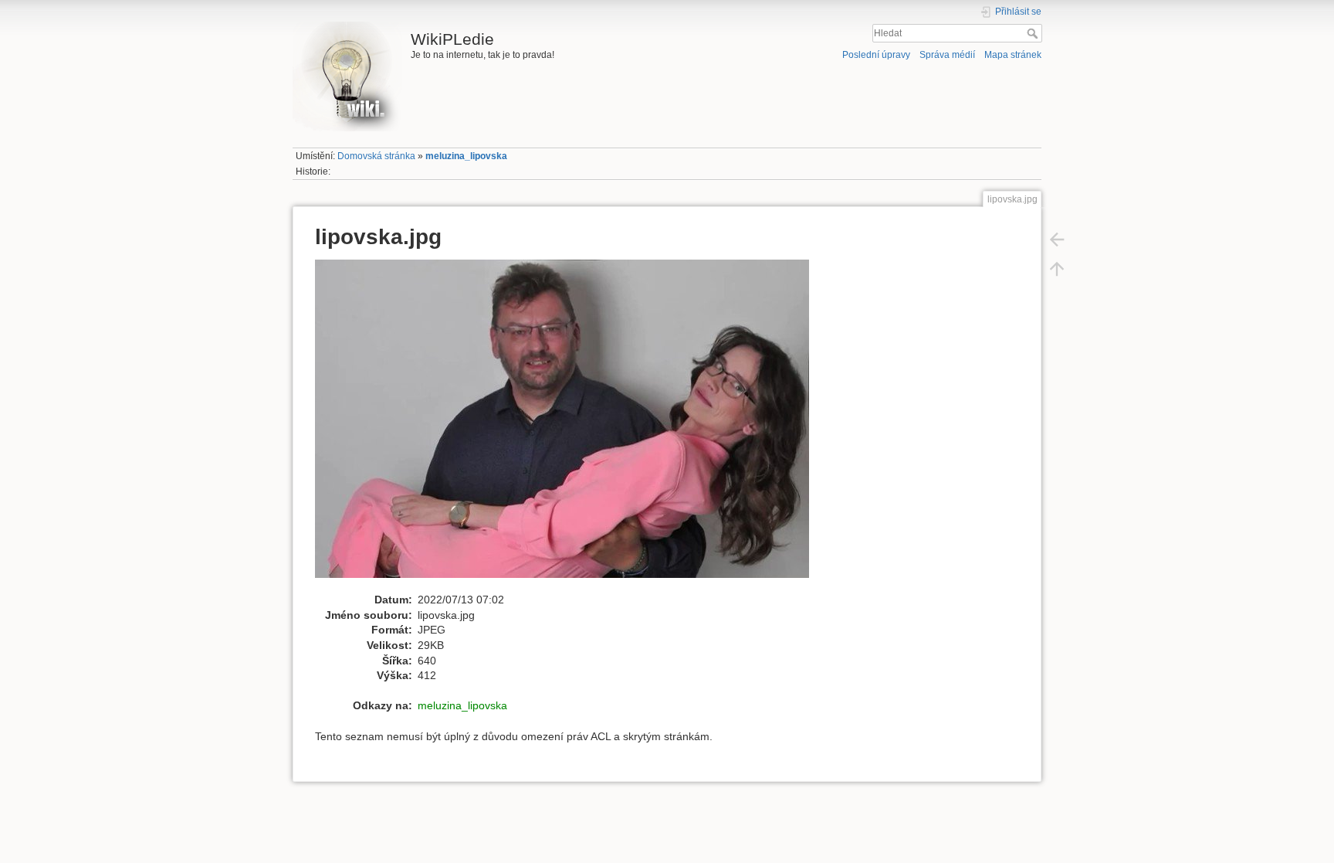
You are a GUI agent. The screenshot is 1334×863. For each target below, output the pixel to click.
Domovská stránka (376, 156)
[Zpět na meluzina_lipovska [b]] (1057, 238)
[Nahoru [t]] (1057, 268)
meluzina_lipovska (466, 156)
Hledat (1034, 33)
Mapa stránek (1012, 54)
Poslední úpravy (876, 54)
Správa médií (947, 54)
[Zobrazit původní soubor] (570, 425)
